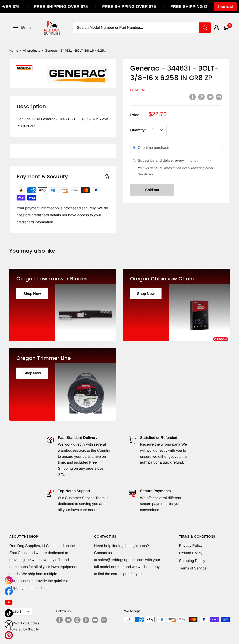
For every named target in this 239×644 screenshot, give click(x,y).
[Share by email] (219, 96)
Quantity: (138, 130)
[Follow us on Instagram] (77, 620)
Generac (138, 90)
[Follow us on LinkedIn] (104, 620)
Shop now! (225, 6)
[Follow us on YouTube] (95, 620)
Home (13, 50)
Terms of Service (193, 568)
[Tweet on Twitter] (210, 96)
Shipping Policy (192, 561)
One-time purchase (153, 148)
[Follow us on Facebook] (59, 620)
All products (31, 50)
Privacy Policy (191, 545)
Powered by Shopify (24, 629)
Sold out (152, 190)
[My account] (216, 27)
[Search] (205, 27)
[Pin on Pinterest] (201, 96)
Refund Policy (190, 553)
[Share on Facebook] (192, 96)
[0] (226, 27)
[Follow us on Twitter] (68, 620)
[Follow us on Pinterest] (86, 620)
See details (145, 174)
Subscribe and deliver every (161, 160)
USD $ (16, 611)
